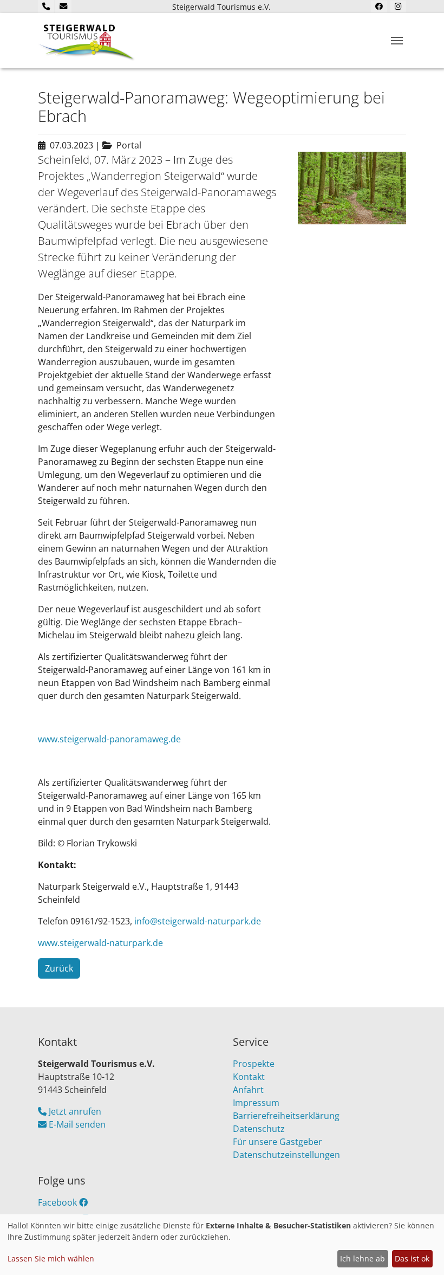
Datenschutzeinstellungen (286, 1155)
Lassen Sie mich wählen (51, 1258)
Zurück (59, 968)
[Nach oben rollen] (420, 1251)
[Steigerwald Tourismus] (86, 40)
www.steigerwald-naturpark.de (100, 943)
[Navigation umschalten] (397, 40)
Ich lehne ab (362, 1258)
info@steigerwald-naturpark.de (197, 921)
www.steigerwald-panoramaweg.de (109, 739)
